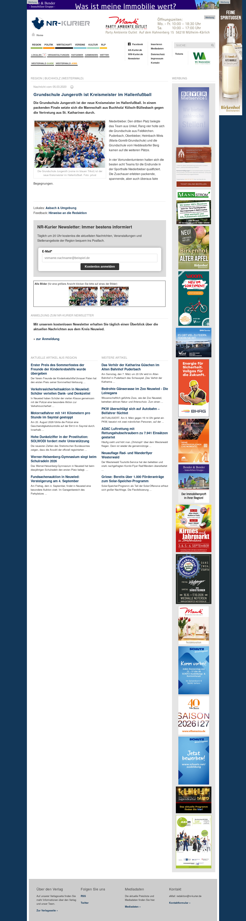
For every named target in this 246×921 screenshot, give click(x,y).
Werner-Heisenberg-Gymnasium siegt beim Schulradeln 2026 (63, 458)
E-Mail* (47, 251)
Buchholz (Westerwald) (64, 78)
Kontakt (155, 62)
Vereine (80, 44)
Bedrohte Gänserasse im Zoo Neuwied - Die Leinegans (134, 390)
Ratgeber (77, 54)
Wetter (104, 54)
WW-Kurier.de (135, 54)
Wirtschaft (64, 44)
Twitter (85, 902)
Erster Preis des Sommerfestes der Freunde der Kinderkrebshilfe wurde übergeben (58, 369)
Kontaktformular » (179, 902)
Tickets (179, 54)
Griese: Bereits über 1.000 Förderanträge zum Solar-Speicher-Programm (132, 478)
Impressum (157, 58)
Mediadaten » (133, 906)
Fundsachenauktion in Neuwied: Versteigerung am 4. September (55, 478)
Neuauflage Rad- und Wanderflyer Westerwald (126, 455)
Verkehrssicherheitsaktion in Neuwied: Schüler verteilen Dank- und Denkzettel (60, 391)
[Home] (33, 34)
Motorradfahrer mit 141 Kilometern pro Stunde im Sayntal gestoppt (60, 415)
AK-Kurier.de (135, 50)
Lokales (37, 54)
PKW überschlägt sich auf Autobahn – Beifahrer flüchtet (130, 410)
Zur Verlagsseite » (47, 910)
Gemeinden (91, 54)
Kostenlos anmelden (100, 266)
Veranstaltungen (58, 54)
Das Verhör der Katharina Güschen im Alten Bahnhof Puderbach (130, 367)
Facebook (137, 44)
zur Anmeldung (47, 338)
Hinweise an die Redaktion (68, 213)
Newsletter (134, 58)
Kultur (93, 44)
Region (37, 44)
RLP (103, 44)
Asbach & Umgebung (61, 208)
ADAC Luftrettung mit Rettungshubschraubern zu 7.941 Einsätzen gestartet (134, 432)
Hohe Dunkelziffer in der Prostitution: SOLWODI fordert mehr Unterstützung (60, 438)
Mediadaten (157, 48)
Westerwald (42, 63)
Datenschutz (158, 54)
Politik (49, 44)
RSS (83, 896)
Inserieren (156, 44)
